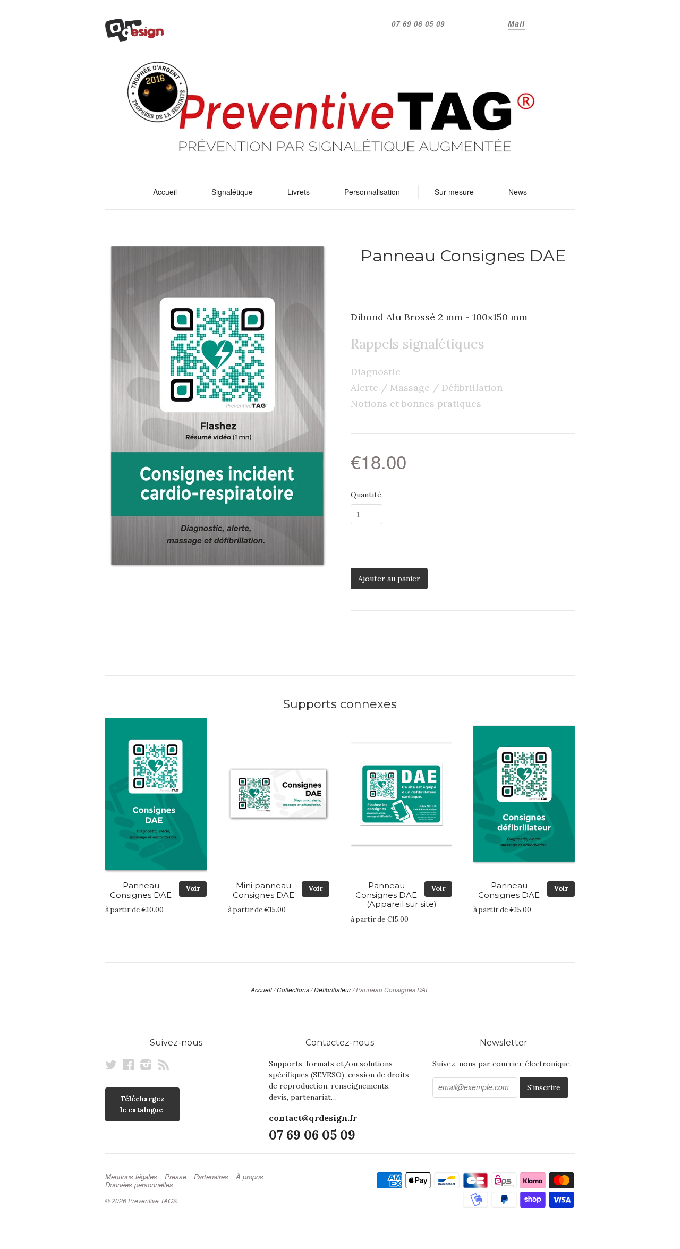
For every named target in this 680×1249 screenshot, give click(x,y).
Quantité (366, 494)
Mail (516, 23)
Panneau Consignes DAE (141, 890)
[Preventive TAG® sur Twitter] (111, 1064)
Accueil (165, 191)
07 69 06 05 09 (418, 24)
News (517, 191)
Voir (192, 888)
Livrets (298, 191)
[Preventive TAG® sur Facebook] (128, 1064)
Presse (175, 1176)
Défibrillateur (332, 989)
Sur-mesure (454, 191)
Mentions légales (131, 1176)
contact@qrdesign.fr (313, 1117)
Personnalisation (372, 191)
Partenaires (211, 1176)
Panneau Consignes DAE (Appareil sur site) (395, 895)
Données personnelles (139, 1184)
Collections (293, 989)
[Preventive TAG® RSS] (163, 1064)
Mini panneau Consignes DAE (263, 890)
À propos (250, 1176)
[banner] (340, 111)
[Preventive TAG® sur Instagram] (146, 1064)
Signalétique (232, 191)
